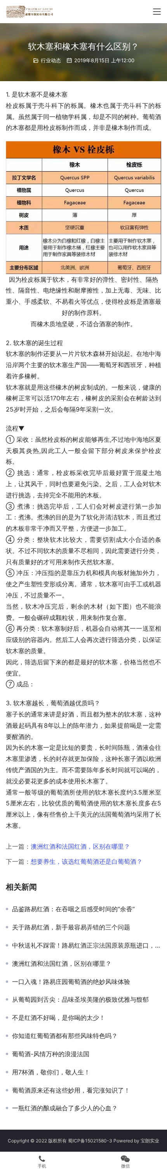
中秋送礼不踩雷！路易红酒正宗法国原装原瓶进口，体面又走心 (86, 945)
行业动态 (51, 60)
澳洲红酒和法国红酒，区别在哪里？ (80, 846)
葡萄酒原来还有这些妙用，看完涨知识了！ (71, 1090)
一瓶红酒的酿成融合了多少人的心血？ (65, 1108)
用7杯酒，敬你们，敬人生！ (51, 1072)
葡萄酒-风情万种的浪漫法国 (50, 1053)
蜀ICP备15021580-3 (90, 1141)
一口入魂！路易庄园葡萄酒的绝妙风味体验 (71, 981)
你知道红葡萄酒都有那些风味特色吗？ (65, 1035)
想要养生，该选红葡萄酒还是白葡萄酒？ (87, 861)
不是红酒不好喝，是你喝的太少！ (58, 1017)
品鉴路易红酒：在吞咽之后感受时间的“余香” (73, 908)
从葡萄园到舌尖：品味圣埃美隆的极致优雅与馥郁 (80, 999)
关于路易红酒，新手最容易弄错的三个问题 (71, 927)
